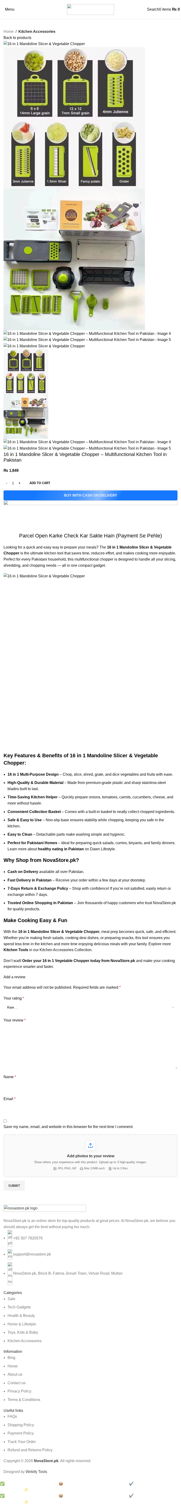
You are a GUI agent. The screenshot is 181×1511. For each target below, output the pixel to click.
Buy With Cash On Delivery (90, 495)
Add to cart (39, 483)
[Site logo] (90, 9)
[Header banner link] (90, 755)
